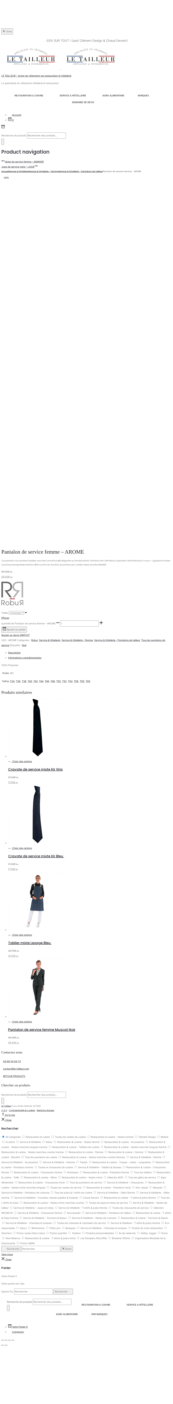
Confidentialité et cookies (22, 1110)
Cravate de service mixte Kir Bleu (36, 856)
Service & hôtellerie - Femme (44, 171)
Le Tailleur (6, 1106)
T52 (64, 681)
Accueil (5, 171)
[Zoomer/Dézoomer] (2, 1340)
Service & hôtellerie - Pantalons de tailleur (81, 171)
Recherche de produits (14, 135)
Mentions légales (45, 1110)
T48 (53, 681)
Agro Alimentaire (113, 95)
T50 (58, 681)
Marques (143, 95)
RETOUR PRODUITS (14, 1076)
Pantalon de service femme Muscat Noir (41, 1029)
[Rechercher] (2, 142)
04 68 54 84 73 (12, 1061)
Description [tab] (14, 652)
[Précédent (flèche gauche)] (2, 1345)
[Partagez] (9, 1340)
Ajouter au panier (16, 629)
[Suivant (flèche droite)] (6, 1345)
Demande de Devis (83, 102)
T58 (82, 681)
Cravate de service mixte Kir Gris (35, 769)
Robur (34, 640)
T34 (12, 681)
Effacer (5, 617)
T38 (24, 681)
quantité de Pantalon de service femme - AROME (28, 623)
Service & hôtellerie (72, 95)
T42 (35, 681)
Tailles (4, 612)
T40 (30, 681)
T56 (76, 681)
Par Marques (99, 1314)
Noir (24, 645)
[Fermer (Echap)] (12, 1340)
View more (7, 1254)
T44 (41, 681)
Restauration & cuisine (29, 95)
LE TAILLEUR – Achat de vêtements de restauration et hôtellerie (36, 75)
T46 (47, 681)
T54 (70, 681)
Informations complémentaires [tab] (24, 657)
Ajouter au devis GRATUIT (15, 635)
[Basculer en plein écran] (6, 1340)
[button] (57, 623)
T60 (88, 681)
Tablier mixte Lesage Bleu (30, 943)
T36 (18, 681)
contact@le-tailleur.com (16, 1068)
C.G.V (4, 1110)
